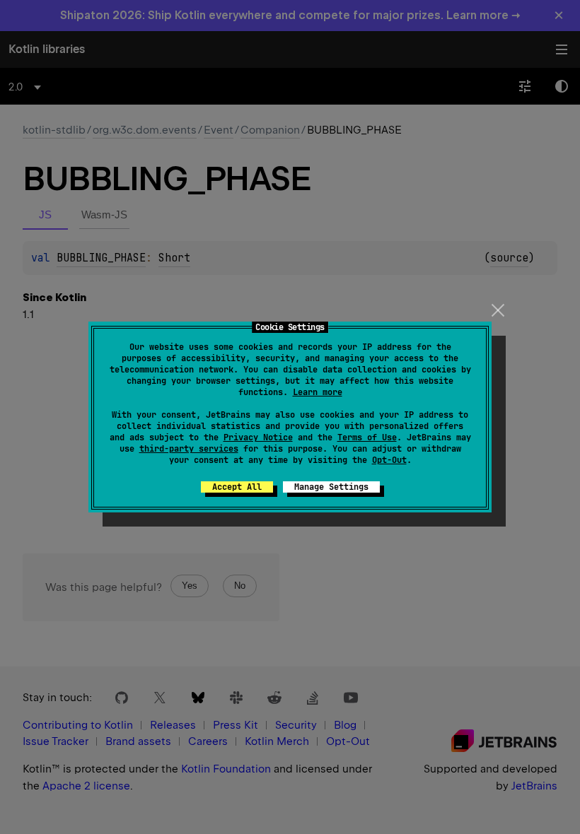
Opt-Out (389, 460)
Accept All (237, 487)
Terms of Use (367, 437)
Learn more (317, 392)
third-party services (188, 448)
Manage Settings (331, 487)
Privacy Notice (258, 437)
